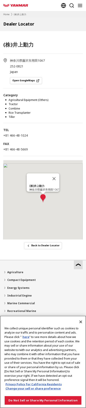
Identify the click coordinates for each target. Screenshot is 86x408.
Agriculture (15, 272)
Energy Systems (18, 288)
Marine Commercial (21, 303)
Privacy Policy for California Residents (34, 384)
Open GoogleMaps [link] (23, 80)
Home (6, 14)
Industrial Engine (19, 295)
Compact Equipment (21, 280)
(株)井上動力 (20, 14)
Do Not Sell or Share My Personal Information (43, 400)
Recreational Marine (21, 311)
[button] (43, 198)
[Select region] (63, 5)
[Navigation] (81, 5)
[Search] (71, 5)
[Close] (54, 178)
